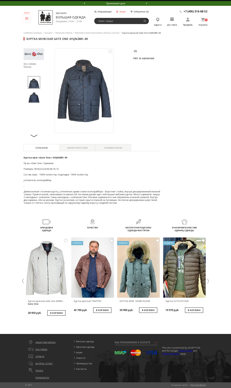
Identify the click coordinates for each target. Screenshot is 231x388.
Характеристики (77, 147)
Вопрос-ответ (44, 363)
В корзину (56, 312)
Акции (122, 11)
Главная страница (33, 32)
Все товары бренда (30, 65)
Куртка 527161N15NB (177, 301)
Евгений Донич (198, 385)
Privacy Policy (185, 350)
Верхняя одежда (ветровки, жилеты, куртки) (97, 32)
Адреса (158, 24)
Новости (80, 357)
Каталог (49, 32)
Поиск (39, 370)
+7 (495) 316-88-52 (195, 11)
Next (146, 3)
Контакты (81, 368)
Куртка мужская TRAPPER (87, 301)
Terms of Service (170, 353)
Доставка (172, 24)
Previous (84, 3)
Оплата (39, 356)
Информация (105, 11)
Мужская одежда (63, 32)
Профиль (188, 24)
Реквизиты (42, 377)
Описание (41, 147)
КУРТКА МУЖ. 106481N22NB (135, 301)
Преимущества (84, 363)
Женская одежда (85, 341)
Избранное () (141, 11)
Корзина (202, 24)
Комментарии (113, 147)
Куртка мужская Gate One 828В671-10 (48, 302)
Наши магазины (45, 342)
